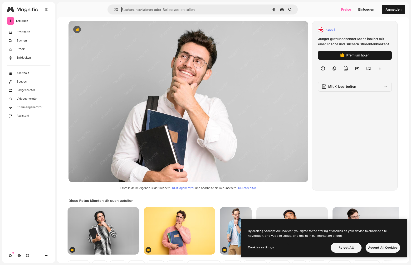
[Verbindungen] (10, 255)
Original (99, 30)
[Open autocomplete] (114, 9)
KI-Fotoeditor (247, 188)
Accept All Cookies (382, 248)
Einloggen (366, 9)
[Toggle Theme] (27, 255)
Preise (346, 9)
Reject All (346, 248)
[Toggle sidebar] (46, 9)
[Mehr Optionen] (380, 68)
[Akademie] (19, 255)
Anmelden (393, 9)
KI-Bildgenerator (183, 188)
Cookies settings (261, 247)
